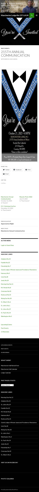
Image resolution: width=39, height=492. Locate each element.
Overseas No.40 (6, 291)
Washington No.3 (6, 316)
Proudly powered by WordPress (9, 489)
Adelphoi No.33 (6, 259)
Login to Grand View (7, 245)
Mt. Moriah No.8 (6, 287)
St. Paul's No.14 (6, 313)
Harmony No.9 (5, 273)
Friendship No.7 (6, 266)
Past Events (5, 48)
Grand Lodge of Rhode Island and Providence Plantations (19, 270)
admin (15, 59)
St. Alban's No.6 (6, 302)
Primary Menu (36, 15)
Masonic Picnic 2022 (26, 197)
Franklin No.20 (5, 262)
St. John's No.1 (5, 305)
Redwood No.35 (6, 295)
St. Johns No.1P (6, 309)
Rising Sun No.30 (6, 298)
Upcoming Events (6, 324)
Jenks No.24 (5, 280)
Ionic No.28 (4, 277)
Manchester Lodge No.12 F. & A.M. (15, 15)
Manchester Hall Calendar (9, 369)
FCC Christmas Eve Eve (8, 206)
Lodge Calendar (6, 373)
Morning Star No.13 (7, 284)
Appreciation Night (7, 223)
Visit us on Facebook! (9, 462)
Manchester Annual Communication (13, 230)
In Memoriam (5, 332)
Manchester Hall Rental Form (10, 365)
